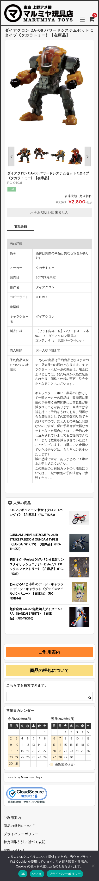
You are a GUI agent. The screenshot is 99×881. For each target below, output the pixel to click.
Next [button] (88, 156)
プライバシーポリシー (21, 834)
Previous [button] (11, 156)
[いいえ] (93, 865)
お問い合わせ (14, 850)
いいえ (37, 874)
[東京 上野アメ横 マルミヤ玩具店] (39, 19)
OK (23, 874)
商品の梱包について (49, 670)
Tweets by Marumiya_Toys (24, 777)
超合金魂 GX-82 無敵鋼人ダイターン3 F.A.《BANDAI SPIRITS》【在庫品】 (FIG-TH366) (36, 613)
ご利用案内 (49, 652)
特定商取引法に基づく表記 (24, 842)
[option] (49, 85)
